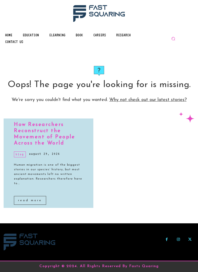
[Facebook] (166, 239)
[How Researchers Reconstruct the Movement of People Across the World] (138, 163)
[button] (173, 39)
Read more (30, 200)
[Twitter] (189, 239)
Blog (20, 154)
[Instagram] (178, 239)
